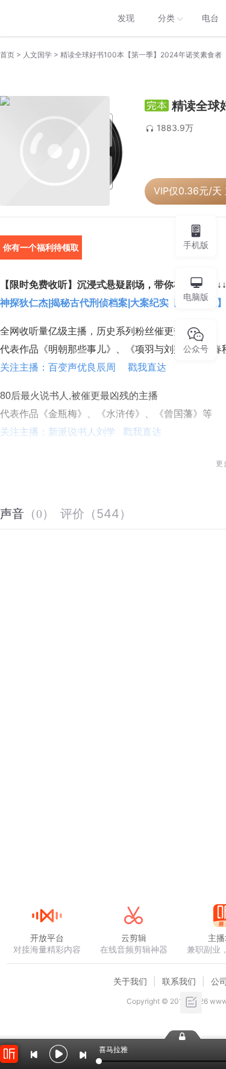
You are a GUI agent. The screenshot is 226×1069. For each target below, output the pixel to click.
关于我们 (130, 981)
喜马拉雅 (46, 18)
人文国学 (37, 54)
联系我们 (179, 981)
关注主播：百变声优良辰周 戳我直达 (83, 367)
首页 (7, 54)
